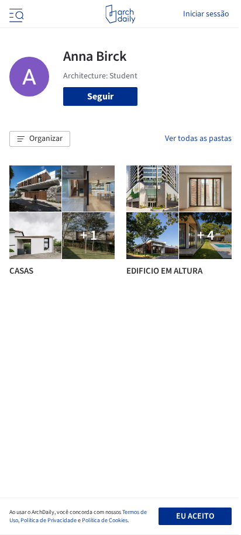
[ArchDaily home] (120, 14)
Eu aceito (195, 516)
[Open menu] (15, 14)
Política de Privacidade (48, 520)
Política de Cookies (105, 520)
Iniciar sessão (206, 14)
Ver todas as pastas (198, 138)
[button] (39, 139)
